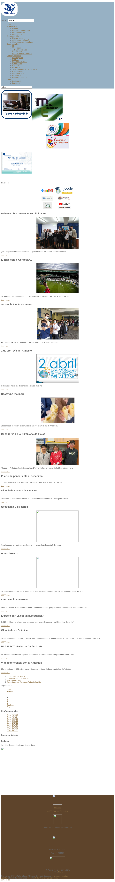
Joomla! (4, 878)
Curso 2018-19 (12, 727)
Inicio (9, 689)
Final (9, 707)
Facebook (57, 808)
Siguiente (10, 705)
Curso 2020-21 (12, 723)
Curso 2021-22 (12, 721)
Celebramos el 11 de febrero (17, 678)
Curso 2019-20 (12, 725)
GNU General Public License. (46, 878)
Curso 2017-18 (12, 729)
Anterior (10, 691)
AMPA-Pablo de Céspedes (57, 811)
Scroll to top (5, 880)
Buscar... (4, 20)
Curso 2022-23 (12, 719)
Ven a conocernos (13, 680)
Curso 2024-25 (12, 715)
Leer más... (5, 255)
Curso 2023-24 (12, 717)
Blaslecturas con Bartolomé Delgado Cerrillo (24, 682)
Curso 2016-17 (12, 731)
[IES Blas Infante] (9, 14)
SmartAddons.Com (61, 876)
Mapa (60, 872)
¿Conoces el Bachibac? (16, 676)
